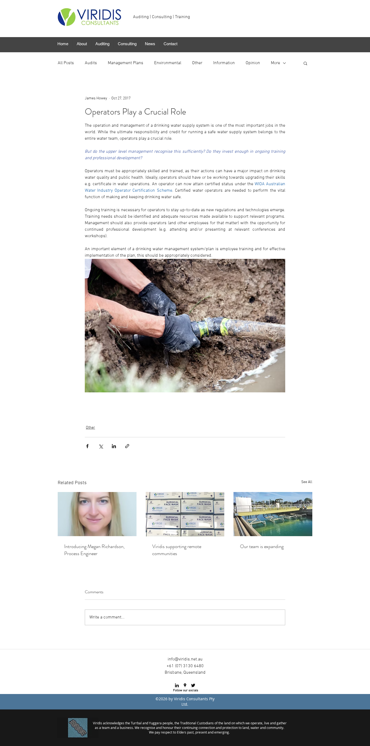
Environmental (167, 63)
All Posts (66, 63)
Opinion (253, 63)
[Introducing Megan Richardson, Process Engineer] (97, 514)
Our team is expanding (262, 546)
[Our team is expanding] (272, 514)
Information (224, 63)
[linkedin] (177, 685)
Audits (91, 63)
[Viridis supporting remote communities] (185, 514)
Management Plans (125, 63)
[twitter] (193, 685)
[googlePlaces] (185, 685)
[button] (81, 44)
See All (306, 482)
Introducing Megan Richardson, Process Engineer (94, 550)
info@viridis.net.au (185, 659)
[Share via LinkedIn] (113, 446)
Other (197, 63)
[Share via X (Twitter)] (100, 446)
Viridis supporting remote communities (176, 550)
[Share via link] (127, 446)
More (275, 63)
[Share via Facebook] (87, 446)
